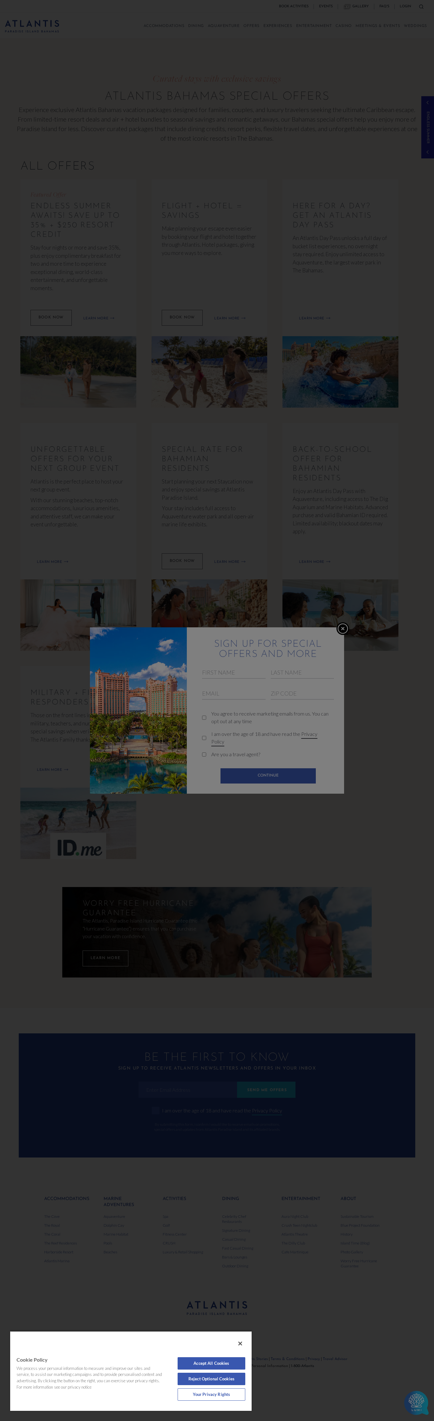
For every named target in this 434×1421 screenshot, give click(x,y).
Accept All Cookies (211, 1363)
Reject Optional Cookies (211, 1378)
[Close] (240, 1344)
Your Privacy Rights (211, 1394)
